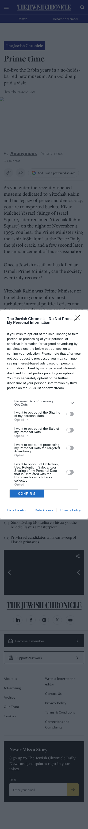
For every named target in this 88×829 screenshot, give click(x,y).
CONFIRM (26, 493)
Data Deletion (17, 510)
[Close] (78, 319)
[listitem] (44, 403)
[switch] (70, 414)
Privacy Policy (70, 510)
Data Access (44, 510)
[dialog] (44, 414)
